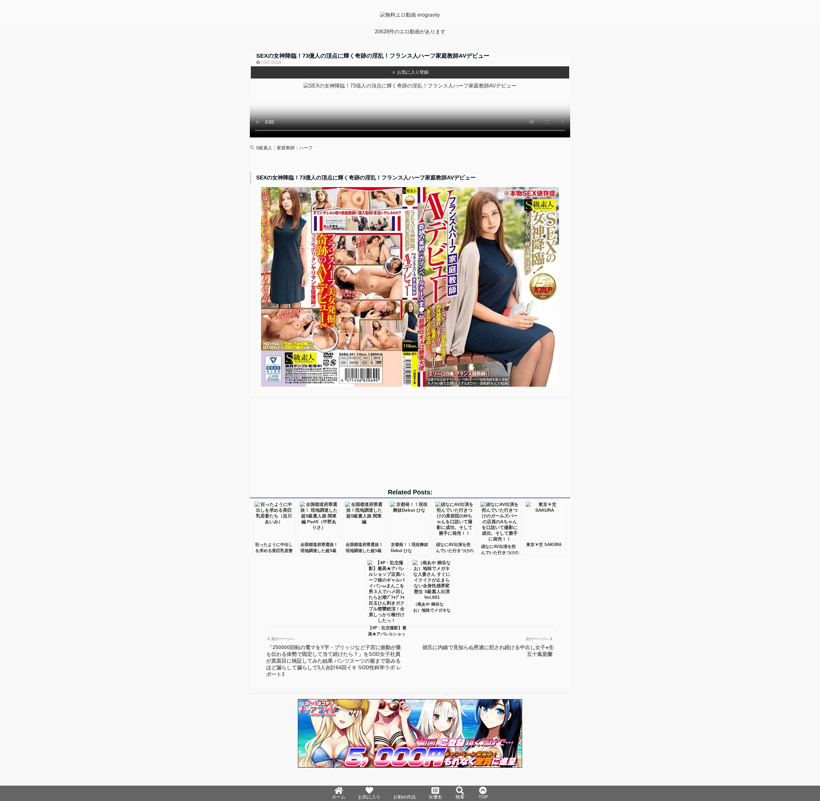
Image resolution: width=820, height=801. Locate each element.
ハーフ (306, 147)
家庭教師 (286, 147)
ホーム (338, 796)
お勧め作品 (404, 796)
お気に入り (369, 796)
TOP (483, 796)
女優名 (435, 796)
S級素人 (264, 147)
